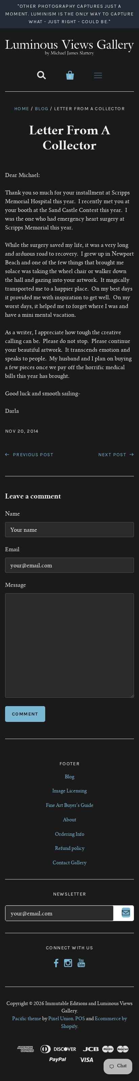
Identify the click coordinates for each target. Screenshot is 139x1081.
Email (12, 550)
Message (15, 585)
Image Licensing (69, 791)
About (69, 820)
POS (80, 1019)
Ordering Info (69, 834)
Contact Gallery (69, 863)
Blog (42, 109)
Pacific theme (26, 1019)
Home (21, 109)
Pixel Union (60, 1019)
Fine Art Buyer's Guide (69, 806)
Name (12, 514)
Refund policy (69, 849)
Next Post (113, 455)
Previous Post (32, 455)
